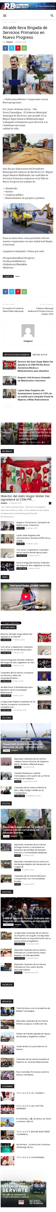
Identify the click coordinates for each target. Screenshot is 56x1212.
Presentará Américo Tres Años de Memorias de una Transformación (23, 746)
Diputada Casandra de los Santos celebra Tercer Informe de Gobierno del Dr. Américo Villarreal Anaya (31, 762)
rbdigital (9, 42)
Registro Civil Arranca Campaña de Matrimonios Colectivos (23, 437)
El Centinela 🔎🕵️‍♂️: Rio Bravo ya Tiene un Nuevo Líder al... (33, 1120)
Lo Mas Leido (8, 368)
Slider (17, 276)
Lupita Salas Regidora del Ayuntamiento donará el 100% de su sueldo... (33, 538)
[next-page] (8, 406)
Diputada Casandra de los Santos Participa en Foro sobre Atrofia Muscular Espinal (30, 967)
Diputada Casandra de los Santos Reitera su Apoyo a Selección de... (32, 1022)
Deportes (4, 1015)
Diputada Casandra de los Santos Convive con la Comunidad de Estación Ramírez (23, 830)
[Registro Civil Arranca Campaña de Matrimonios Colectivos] (9, 380)
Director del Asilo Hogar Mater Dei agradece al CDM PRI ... (25, 497)
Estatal (6, 836)
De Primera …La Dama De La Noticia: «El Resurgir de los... (33, 1146)
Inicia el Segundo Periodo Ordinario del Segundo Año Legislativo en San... (33, 564)
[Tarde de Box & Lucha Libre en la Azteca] (7, 1049)
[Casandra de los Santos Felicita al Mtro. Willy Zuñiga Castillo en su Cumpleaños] (6, 790)
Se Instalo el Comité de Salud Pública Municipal (13, 309)
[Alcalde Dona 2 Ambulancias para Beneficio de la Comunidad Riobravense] (44, 690)
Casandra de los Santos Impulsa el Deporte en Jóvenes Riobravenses (32, 1060)
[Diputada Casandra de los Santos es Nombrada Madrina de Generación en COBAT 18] (6, 864)
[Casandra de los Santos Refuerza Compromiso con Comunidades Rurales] (6, 879)
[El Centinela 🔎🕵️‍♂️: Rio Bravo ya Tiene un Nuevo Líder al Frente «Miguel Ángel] (7, 1122)
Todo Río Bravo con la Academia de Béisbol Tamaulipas (33, 1009)
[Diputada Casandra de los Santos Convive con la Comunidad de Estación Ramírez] (26, 824)
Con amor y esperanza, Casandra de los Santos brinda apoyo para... (32, 551)
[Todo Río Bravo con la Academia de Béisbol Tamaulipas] (7, 1011)
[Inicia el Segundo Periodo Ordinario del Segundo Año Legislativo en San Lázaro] (7, 566)
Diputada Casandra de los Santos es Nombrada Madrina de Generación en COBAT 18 (32, 864)
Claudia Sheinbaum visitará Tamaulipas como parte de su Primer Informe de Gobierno (32, 776)
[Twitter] (11, 48)
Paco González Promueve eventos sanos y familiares (32, 1073)
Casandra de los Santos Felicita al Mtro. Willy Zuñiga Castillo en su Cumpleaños (30, 790)
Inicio (5, 22)
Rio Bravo (13, 22)
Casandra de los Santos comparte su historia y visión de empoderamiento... (17, 675)
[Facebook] (5, 48)
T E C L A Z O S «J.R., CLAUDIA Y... (31, 1093)
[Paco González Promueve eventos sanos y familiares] (7, 1075)
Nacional (18, 973)
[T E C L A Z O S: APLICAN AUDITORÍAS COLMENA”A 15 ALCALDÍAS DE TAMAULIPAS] (7, 1135)
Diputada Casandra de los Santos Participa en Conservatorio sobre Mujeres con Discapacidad (30, 953)
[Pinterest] (18, 48)
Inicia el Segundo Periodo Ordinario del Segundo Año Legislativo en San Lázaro (26, 920)
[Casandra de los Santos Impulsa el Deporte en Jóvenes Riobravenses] (7, 1062)
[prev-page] (4, 406)
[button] (4, 15)
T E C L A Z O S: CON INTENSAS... (30, 1157)
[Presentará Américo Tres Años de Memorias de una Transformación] (26, 738)
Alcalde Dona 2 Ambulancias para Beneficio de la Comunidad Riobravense (17, 690)
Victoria (6, 750)
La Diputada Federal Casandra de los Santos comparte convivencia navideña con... (18, 704)
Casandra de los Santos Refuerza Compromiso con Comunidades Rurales (30, 879)
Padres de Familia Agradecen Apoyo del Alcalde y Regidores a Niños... (33, 1035)
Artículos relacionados (16, 354)
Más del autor (40, 354)
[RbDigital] (28, 6)
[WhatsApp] (24, 48)
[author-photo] (28, 337)
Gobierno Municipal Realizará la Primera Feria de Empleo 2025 (40, 311)
